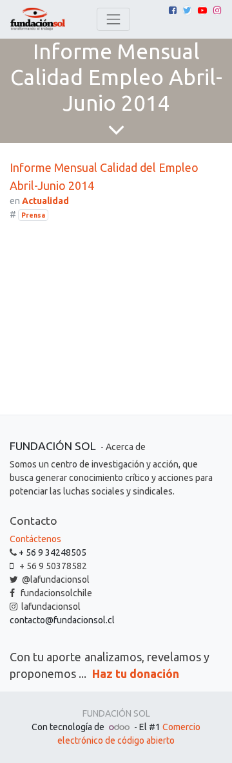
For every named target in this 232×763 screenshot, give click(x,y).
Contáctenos (35, 539)
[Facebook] (172, 10)
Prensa (33, 215)
